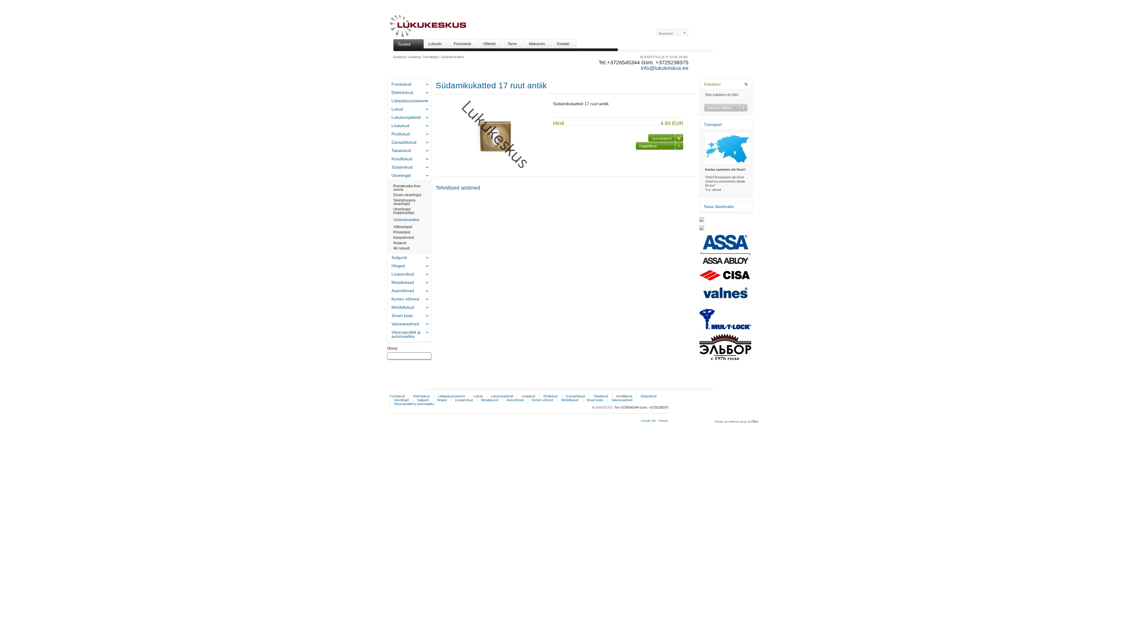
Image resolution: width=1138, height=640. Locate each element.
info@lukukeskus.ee (664, 68)
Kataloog (399, 57)
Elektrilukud (402, 92)
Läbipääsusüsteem (409, 100)
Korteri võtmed (405, 299)
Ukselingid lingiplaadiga (403, 211)
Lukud (397, 109)
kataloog (414, 57)
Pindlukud (400, 134)
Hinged (398, 265)
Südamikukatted (452, 57)
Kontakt (663, 420)
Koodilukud (401, 158)
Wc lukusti (401, 248)
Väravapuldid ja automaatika (406, 334)
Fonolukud (401, 84)
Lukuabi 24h (648, 420)
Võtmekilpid (402, 227)
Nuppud (399, 243)
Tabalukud (401, 150)
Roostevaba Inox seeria (407, 188)
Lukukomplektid (406, 117)
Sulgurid (399, 257)
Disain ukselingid (407, 195)
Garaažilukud (403, 142)
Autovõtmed (402, 290)
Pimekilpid (401, 232)
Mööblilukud (402, 307)
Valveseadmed (405, 323)
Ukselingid (430, 57)
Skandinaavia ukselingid (404, 202)
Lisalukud (400, 125)
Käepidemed (403, 238)
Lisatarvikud (402, 274)
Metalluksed (402, 282)
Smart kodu (402, 315)
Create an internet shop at (732, 421)
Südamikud (402, 167)
